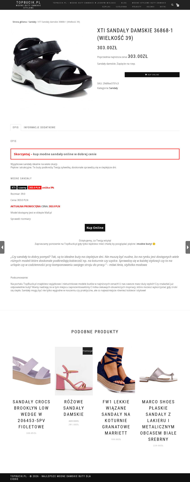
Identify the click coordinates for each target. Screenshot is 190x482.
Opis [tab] (16, 127)
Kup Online (153, 75)
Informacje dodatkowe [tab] (40, 127)
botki (163, 7)
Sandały (32, 21)
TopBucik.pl (28, 2)
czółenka (121, 7)
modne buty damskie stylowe (28, 6)
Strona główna (20, 21)
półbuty (136, 7)
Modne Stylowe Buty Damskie (149, 3)
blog (124, 3)
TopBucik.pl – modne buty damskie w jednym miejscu (84, 3)
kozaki (151, 7)
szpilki (106, 7)
